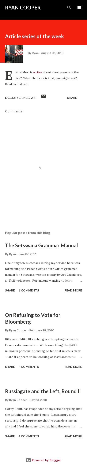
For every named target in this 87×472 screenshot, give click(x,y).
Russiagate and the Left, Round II (43, 391)
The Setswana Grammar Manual (41, 245)
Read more (73, 290)
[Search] (69, 7)
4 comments (29, 366)
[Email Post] (43, 97)
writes (37, 72)
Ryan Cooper (23, 7)
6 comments (29, 290)
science (23, 97)
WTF (34, 97)
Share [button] (72, 97)
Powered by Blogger (46, 460)
